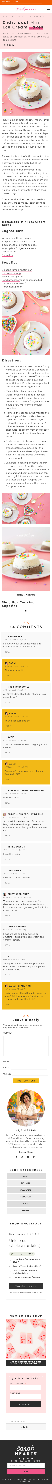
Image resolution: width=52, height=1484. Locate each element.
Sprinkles (7, 255)
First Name (15, 1393)
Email (6, 1068)
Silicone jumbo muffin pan (17, 270)
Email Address (18, 1384)
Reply (7, 652)
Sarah (13, 663)
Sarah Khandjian (20, 986)
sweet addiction (11, 126)
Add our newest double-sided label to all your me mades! (25, 1363)
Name (6, 1061)
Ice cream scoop (11, 273)
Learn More (26, 1152)
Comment (9, 1033)
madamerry (15, 636)
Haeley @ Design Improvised (26, 790)
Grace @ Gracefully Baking (25, 814)
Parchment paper (12, 286)
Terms (37, 1461)
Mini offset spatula (12, 276)
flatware (30, 594)
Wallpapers (25, 1190)
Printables (26, 1197)
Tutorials (25, 1183)
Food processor (11, 280)
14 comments (36, 16)
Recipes (25, 1211)
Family (26, 1204)
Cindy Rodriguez (18, 894)
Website (7, 1074)
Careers (25, 1461)
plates (20, 594)
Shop (25, 1176)
